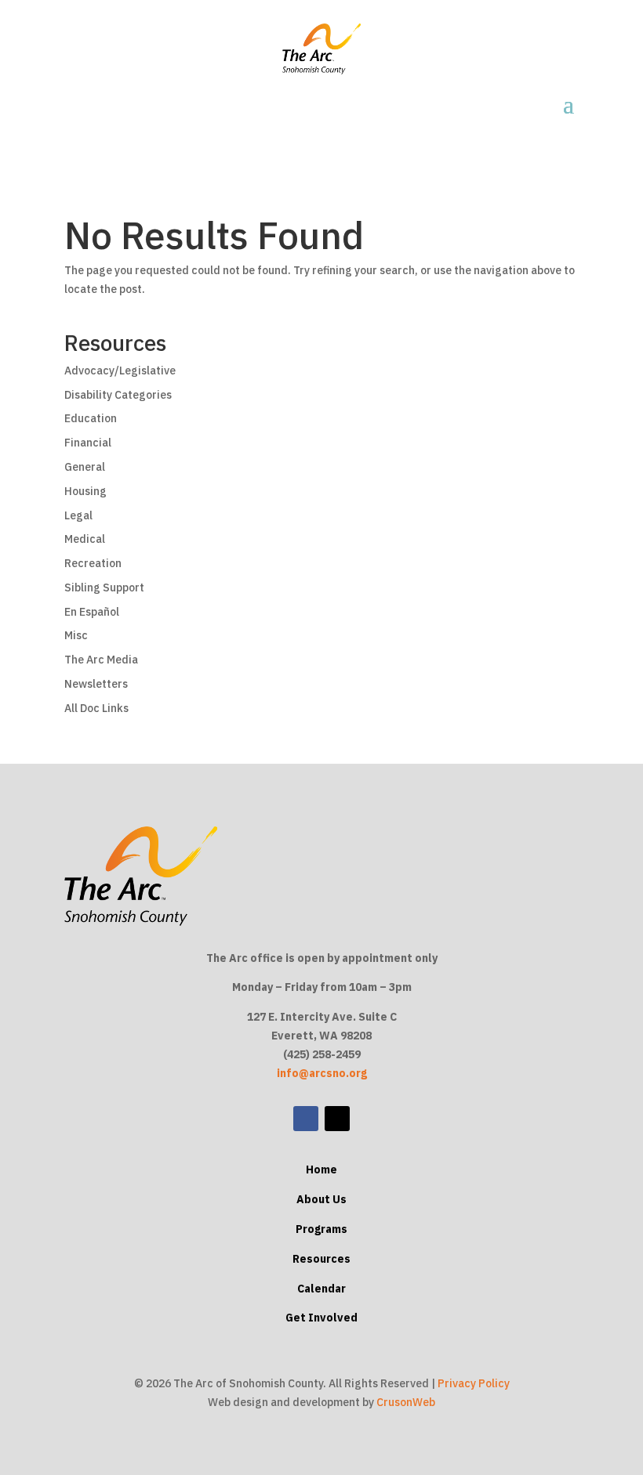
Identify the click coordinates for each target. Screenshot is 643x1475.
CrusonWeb (405, 1402)
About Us (321, 1199)
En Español (91, 612)
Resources (321, 1259)
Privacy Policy (474, 1383)
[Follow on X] (337, 1118)
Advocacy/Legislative (120, 370)
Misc (76, 635)
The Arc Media (101, 660)
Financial (87, 443)
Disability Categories (118, 395)
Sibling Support (104, 587)
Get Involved (321, 1318)
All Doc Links (96, 708)
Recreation (93, 563)
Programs (321, 1229)
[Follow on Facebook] (305, 1118)
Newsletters (96, 684)
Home (321, 1169)
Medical (84, 539)
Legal (78, 515)
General (84, 467)
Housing (85, 491)
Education (90, 418)
